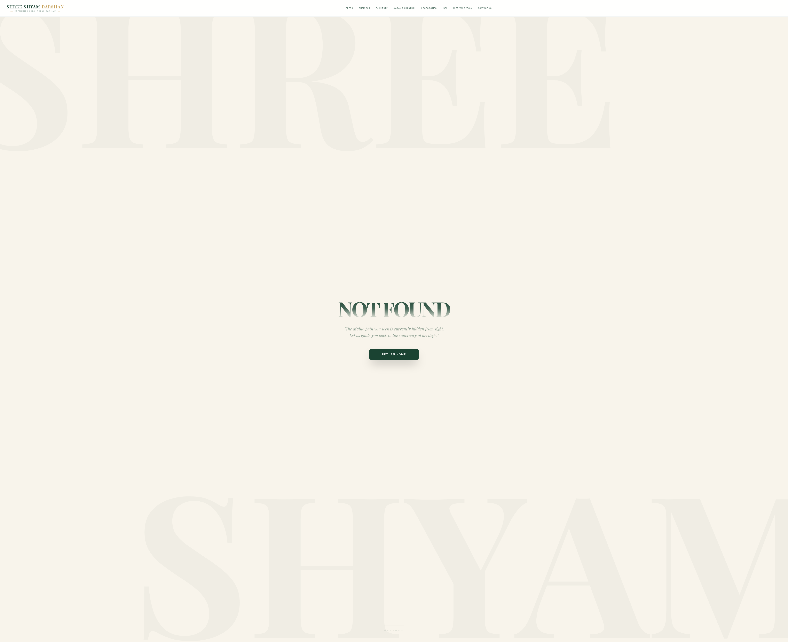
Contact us (485, 8)
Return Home (394, 354)
